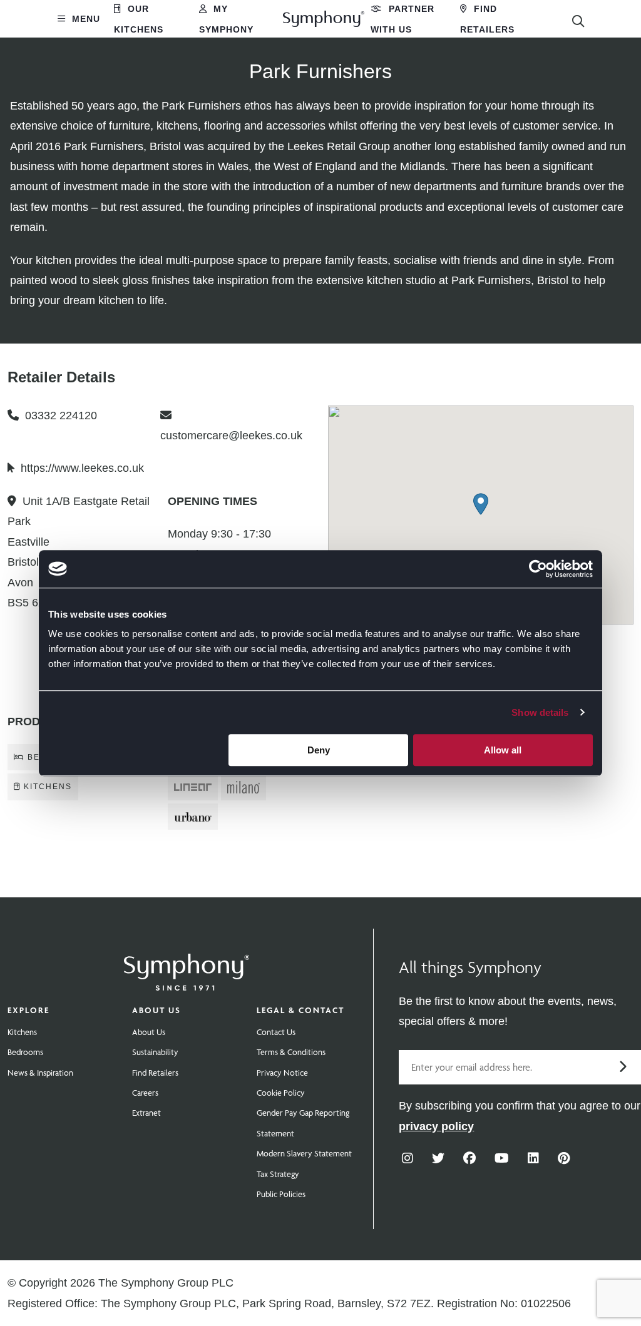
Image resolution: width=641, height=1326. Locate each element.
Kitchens (22, 1032)
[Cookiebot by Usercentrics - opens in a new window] (538, 568)
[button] (480, 504)
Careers (145, 1093)
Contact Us (276, 1032)
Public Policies (281, 1194)
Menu (84, 19)
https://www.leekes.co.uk (82, 468)
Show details (539, 712)
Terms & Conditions (291, 1052)
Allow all (502, 750)
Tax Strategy (278, 1174)
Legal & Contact (300, 1010)
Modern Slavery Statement (304, 1153)
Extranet (146, 1113)
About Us (156, 1010)
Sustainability (155, 1052)
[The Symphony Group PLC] (186, 963)
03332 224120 (61, 415)
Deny (318, 750)
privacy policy (436, 1126)
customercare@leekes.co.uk (231, 435)
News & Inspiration (40, 1073)
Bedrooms (25, 1052)
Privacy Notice (282, 1073)
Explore (28, 1010)
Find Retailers (155, 1073)
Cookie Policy (281, 1093)
